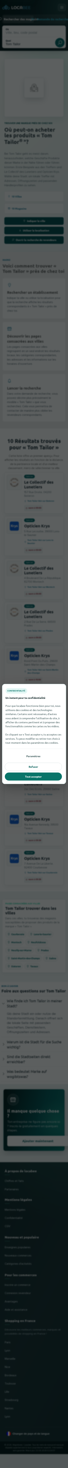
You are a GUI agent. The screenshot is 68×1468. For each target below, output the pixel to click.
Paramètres (33, 756)
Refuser (33, 766)
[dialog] (34, 734)
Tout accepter (33, 776)
